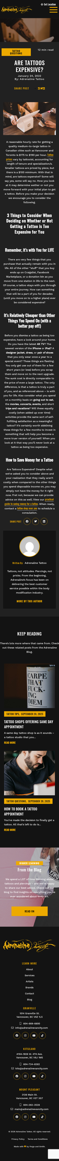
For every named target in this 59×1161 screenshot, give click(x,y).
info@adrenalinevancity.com (31, 1027)
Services (29, 975)
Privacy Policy (18, 1139)
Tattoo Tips (12, 714)
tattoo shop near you (27, 508)
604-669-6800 (31, 1023)
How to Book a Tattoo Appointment (20, 811)
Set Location (50, 4)
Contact (29, 993)
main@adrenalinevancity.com (31, 1109)
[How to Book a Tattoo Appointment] (29, 793)
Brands (29, 987)
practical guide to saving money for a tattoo (29, 501)
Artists (29, 981)
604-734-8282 (31, 1064)
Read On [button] (29, 911)
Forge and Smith (37, 1146)
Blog (29, 999)
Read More (10, 742)
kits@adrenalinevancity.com (31, 1068)
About (29, 969)
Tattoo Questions (16, 801)
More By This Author (29, 601)
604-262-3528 (31, 1104)
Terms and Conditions (38, 1139)
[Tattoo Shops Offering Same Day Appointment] (29, 706)
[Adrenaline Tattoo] (26, 9)
